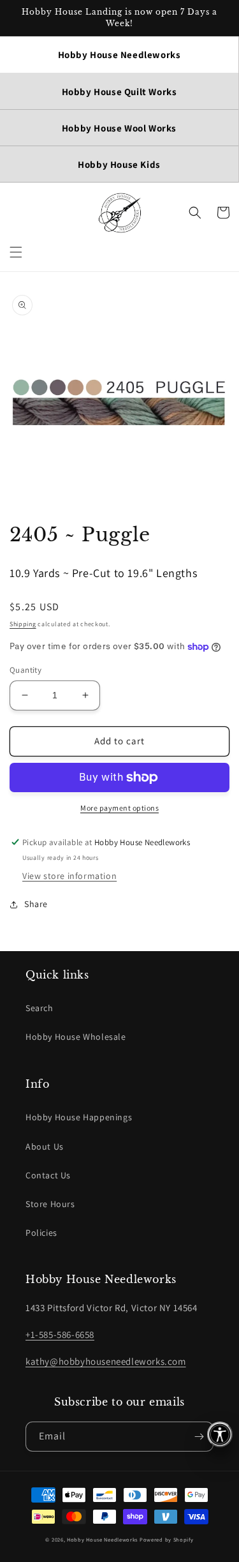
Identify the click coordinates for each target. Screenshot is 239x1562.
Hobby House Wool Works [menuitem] (119, 128)
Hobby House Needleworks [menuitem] (119, 55)
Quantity (25, 670)
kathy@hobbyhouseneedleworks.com (105, 1361)
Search (39, 1008)
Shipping (23, 624)
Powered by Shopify (167, 1539)
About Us (44, 1146)
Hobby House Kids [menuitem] (119, 164)
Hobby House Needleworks (102, 1539)
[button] (16, 252)
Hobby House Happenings (78, 1117)
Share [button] (36, 904)
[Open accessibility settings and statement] (220, 1434)
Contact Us (48, 1175)
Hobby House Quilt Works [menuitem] (119, 92)
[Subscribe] (199, 1437)
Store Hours (50, 1204)
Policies (41, 1232)
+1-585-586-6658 (59, 1334)
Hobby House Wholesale (75, 1036)
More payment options (119, 808)
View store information (69, 876)
